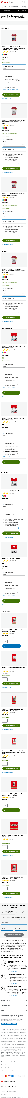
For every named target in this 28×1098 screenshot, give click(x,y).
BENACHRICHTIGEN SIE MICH (12, 646)
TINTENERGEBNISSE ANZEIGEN (15, 934)
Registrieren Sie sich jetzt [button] (9, 1023)
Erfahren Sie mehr (12, 971)
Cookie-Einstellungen (6, 1068)
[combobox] (14, 6)
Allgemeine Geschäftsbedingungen (10, 1061)
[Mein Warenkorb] (22, 2)
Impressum (18, 1064)
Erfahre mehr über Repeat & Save (10, 89)
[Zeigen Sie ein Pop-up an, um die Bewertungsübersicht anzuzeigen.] (15, 52)
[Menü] (26, 2)
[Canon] (4, 2)
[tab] (8, 912)
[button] (19, 919)
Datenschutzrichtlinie (6, 1064)
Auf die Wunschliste (8, 98)
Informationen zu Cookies (8, 1071)
